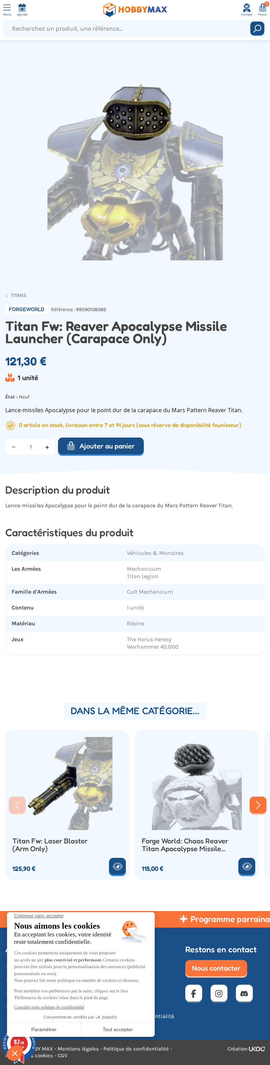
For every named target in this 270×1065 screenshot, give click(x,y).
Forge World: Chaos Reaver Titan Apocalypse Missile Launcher (185, 845)
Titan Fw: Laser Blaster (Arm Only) (50, 845)
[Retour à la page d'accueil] (135, 10)
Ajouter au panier (107, 446)
